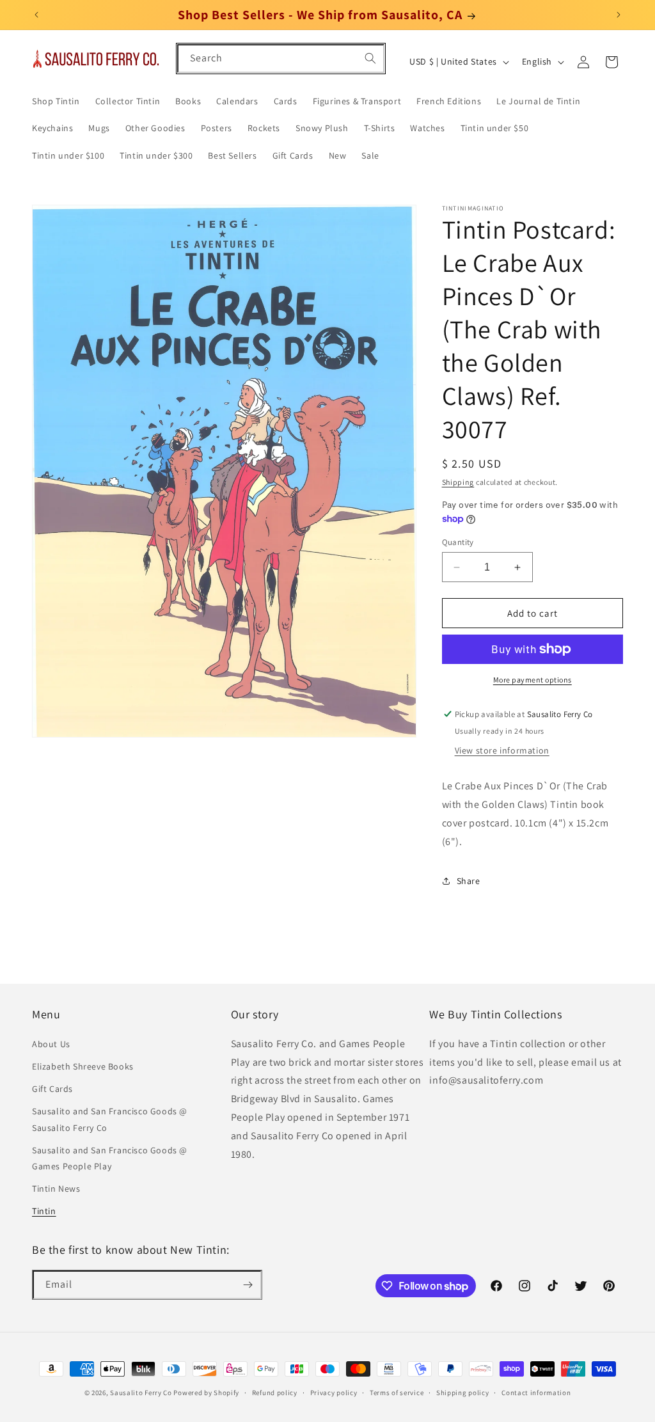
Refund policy (274, 1392)
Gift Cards (52, 1088)
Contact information (536, 1392)
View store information (502, 750)
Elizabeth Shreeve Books (83, 1066)
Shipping (458, 482)
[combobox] (280, 58)
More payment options (532, 679)
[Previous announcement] (36, 15)
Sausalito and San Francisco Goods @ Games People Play (109, 1158)
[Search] (370, 58)
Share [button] (468, 881)
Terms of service (396, 1392)
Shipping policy (462, 1392)
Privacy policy (334, 1392)
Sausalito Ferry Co (141, 1392)
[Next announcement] (618, 15)
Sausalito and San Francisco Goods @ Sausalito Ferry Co (109, 1119)
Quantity (458, 542)
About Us (51, 1044)
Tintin (44, 1211)
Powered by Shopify (206, 1392)
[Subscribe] (247, 1285)
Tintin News (56, 1188)
